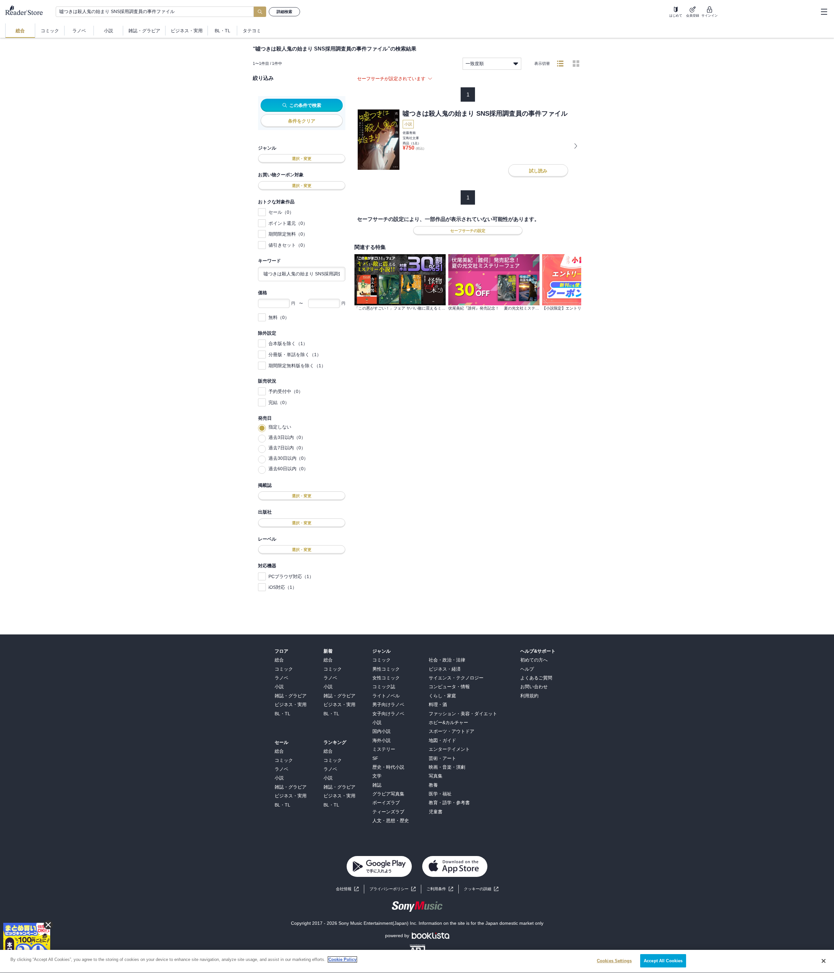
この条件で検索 (305, 105)
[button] (481, 889)
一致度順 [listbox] (475, 63)
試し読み (538, 170)
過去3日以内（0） (287, 437)
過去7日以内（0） (287, 447)
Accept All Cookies (663, 960)
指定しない (279, 426)
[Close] (823, 961)
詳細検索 (284, 11)
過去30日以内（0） (288, 458)
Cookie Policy (342, 959)
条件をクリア (301, 120)
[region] (417, 961)
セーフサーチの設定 (467, 230)
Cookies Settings (614, 960)
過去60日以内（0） (288, 468)
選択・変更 (301, 158)
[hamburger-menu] (823, 11)
